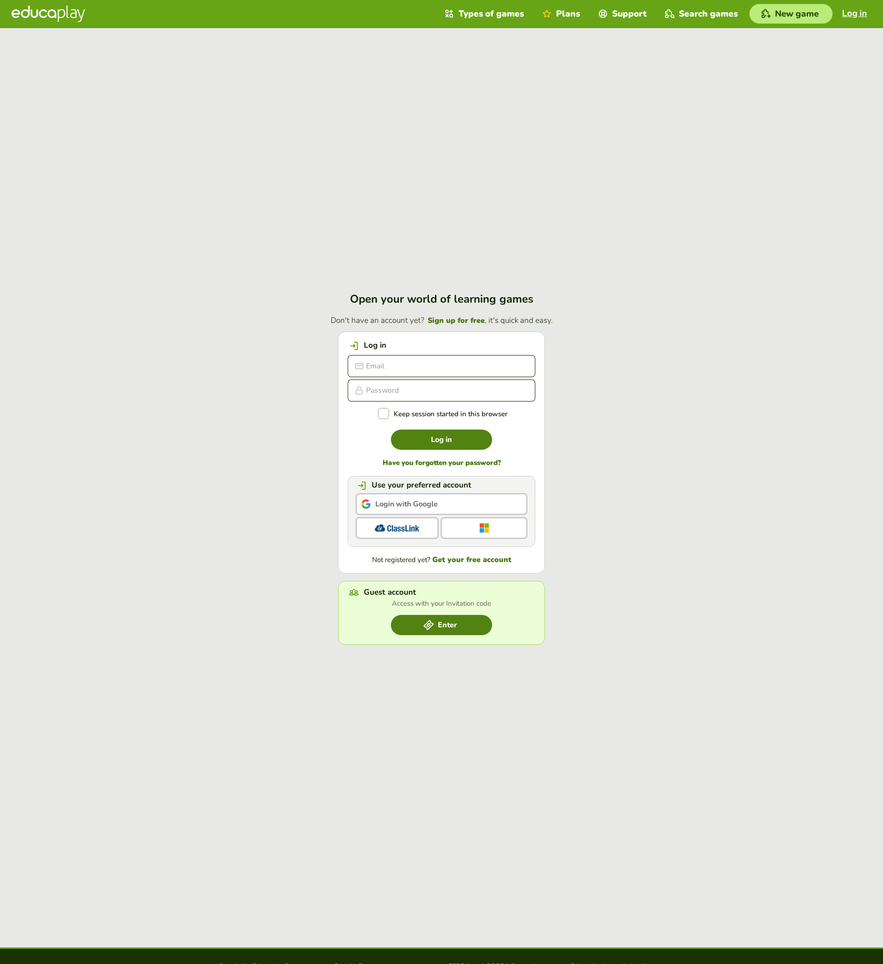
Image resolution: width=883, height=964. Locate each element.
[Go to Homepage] (48, 14)
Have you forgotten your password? (442, 462)
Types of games (491, 14)
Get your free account (471, 559)
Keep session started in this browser (451, 414)
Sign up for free (456, 320)
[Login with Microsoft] (484, 528)
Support (629, 14)
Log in (441, 440)
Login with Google (406, 504)
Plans (568, 14)
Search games (708, 14)
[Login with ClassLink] (397, 528)
